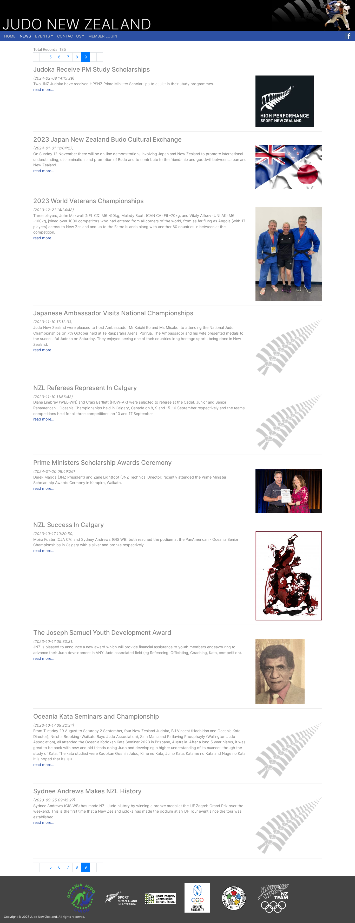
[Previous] (36, 57)
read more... (43, 89)
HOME (10, 36)
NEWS (25, 36)
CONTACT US (69, 36)
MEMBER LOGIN (102, 36)
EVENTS (42, 36)
